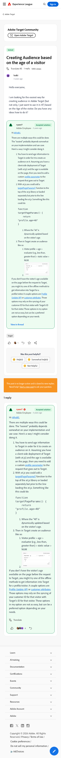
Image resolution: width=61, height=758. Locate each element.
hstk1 (16, 75)
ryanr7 (19, 124)
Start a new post (27, 386)
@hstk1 (17, 132)
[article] (30, 519)
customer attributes (32, 297)
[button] (16, 68)
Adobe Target (10, 14)
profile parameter (32, 176)
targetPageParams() (27, 188)
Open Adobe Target (23, 35)
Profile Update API (18, 589)
